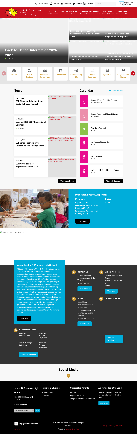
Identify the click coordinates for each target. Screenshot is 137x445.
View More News (67, 181)
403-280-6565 (85, 276)
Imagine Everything (72, 429)
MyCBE (73, 393)
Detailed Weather (110, 339)
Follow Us (17, 429)
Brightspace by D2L (77, 396)
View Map (111, 291)
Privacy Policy (107, 426)
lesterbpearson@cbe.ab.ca (88, 279)
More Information (29, 355)
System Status (118, 426)
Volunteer (45, 396)
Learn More (82, 221)
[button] (133, 73)
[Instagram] (68, 376)
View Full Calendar (113, 181)
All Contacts (85, 289)
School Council (47, 393)
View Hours (84, 324)
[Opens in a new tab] (126, 3)
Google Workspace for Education (82, 399)
